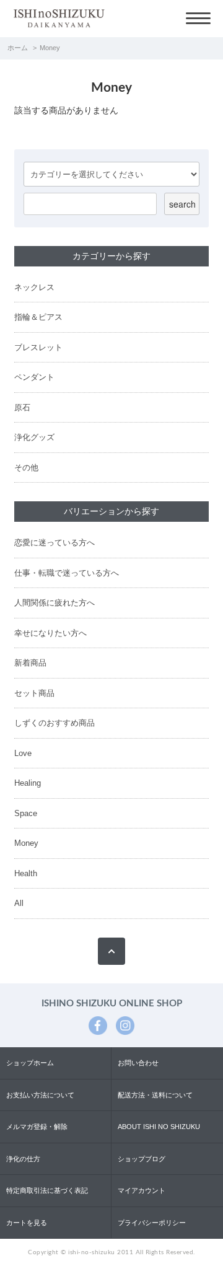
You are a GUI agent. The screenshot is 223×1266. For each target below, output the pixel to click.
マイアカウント (141, 1190)
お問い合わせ (138, 1062)
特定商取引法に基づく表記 (47, 1190)
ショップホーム (30, 1062)
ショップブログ (141, 1159)
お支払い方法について (40, 1095)
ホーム (17, 47)
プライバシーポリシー (152, 1222)
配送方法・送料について (155, 1095)
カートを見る (26, 1222)
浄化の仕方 (23, 1159)
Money (50, 47)
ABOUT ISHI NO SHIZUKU (159, 1126)
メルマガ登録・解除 (37, 1126)
